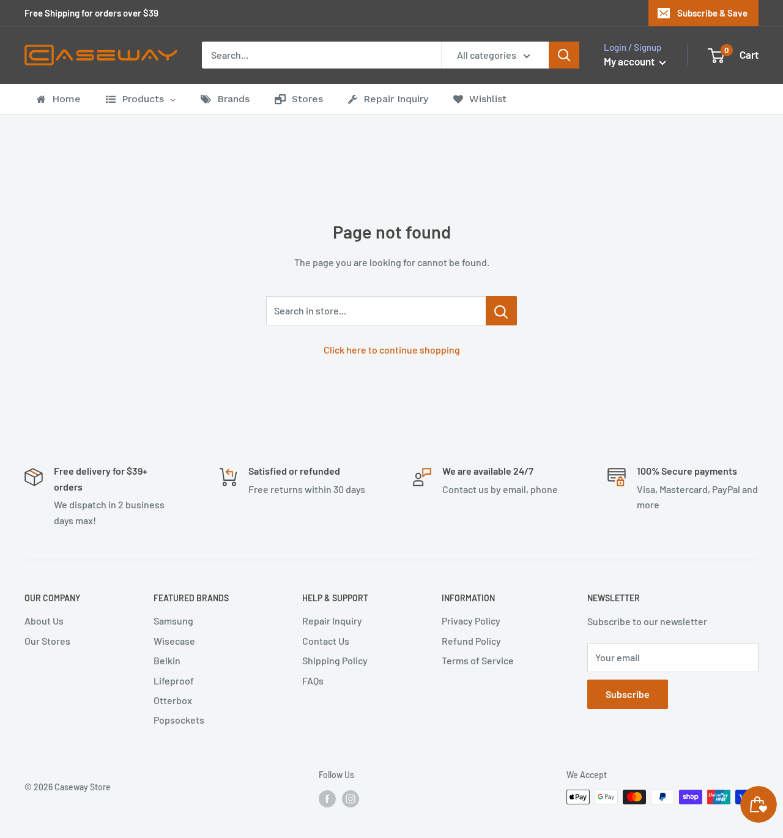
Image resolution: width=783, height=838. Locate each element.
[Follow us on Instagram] (350, 798)
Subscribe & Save (712, 12)
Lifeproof (174, 680)
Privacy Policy (471, 620)
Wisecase (174, 641)
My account (630, 61)
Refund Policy (471, 641)
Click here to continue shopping (392, 349)
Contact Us (325, 641)
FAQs (313, 680)
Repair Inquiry (332, 620)
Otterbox (173, 700)
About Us (44, 620)
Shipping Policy (335, 660)
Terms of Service (478, 660)
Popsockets (179, 719)
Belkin (167, 660)
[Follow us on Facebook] (327, 798)
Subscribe (628, 694)
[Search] (564, 55)
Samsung (173, 620)
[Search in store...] (501, 310)
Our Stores (47, 641)
